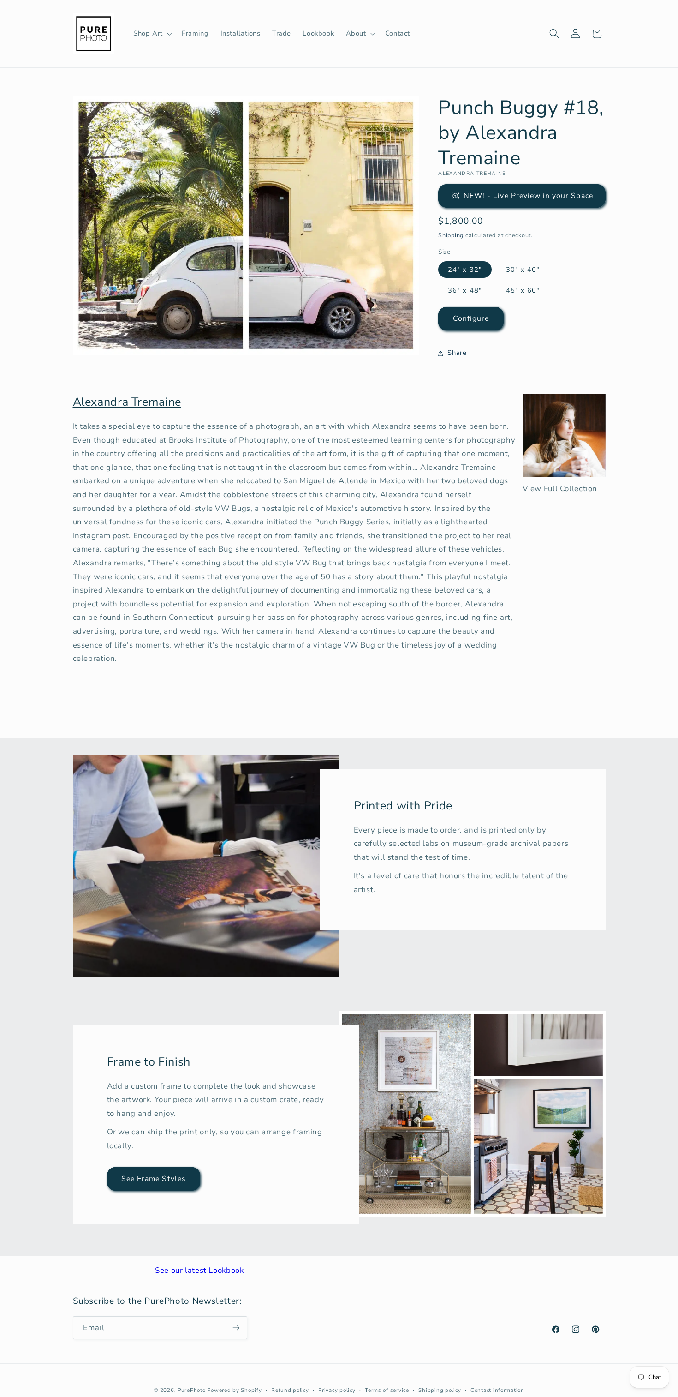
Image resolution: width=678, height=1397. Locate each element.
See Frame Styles (153, 1179)
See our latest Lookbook (199, 1270)
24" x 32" (465, 269)
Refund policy (290, 1390)
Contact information (497, 1390)
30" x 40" (523, 269)
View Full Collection (560, 488)
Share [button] (456, 353)
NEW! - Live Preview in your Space (528, 196)
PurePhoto (192, 1390)
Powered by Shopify (234, 1390)
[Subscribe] (235, 1327)
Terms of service (387, 1390)
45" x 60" (523, 290)
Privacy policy (336, 1390)
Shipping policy (439, 1390)
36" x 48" (465, 290)
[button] (151, 34)
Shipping (451, 235)
